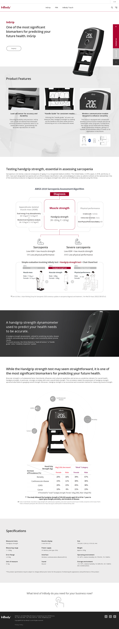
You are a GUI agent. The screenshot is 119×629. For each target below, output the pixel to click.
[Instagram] (111, 616)
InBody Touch (67, 7)
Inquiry (13, 48)
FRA (56, 7)
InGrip (48, 7)
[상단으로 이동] (116, 62)
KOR (114, 2)
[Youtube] (107, 616)
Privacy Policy (19, 625)
